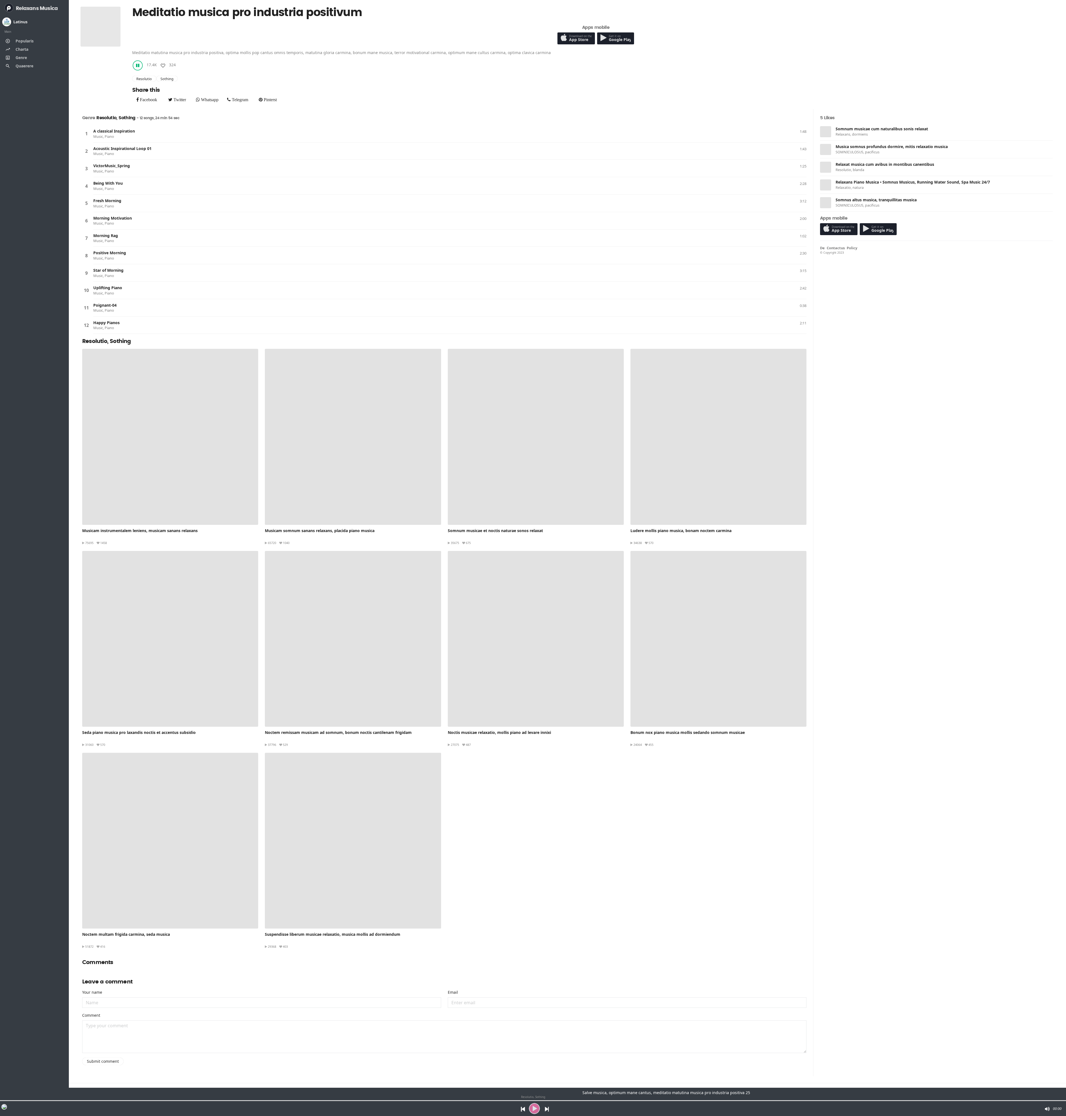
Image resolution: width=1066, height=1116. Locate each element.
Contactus (836, 247)
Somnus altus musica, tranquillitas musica (876, 199)
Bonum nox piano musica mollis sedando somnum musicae (687, 732)
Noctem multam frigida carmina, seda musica (126, 934)
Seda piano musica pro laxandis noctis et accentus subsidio (139, 732)
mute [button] (1047, 1109)
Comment (91, 1015)
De (822, 247)
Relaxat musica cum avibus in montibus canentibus (885, 164)
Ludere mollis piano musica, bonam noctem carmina (680, 530)
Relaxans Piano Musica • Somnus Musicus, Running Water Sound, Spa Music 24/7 (913, 182)
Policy (852, 247)
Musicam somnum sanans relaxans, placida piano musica (319, 530)
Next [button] (547, 1108)
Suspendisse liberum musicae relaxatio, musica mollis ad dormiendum (332, 934)
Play (86, 133)
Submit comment (103, 1061)
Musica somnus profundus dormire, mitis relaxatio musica (892, 146)
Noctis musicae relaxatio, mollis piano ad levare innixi (499, 732)
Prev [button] (521, 1108)
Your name (92, 992)
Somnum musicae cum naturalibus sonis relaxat (882, 128)
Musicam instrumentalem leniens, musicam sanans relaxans (140, 530)
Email (453, 992)
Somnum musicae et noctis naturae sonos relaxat (495, 530)
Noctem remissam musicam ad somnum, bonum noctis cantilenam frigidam (338, 732)
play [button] (534, 1108)
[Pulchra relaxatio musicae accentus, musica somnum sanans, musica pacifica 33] (353, 437)
